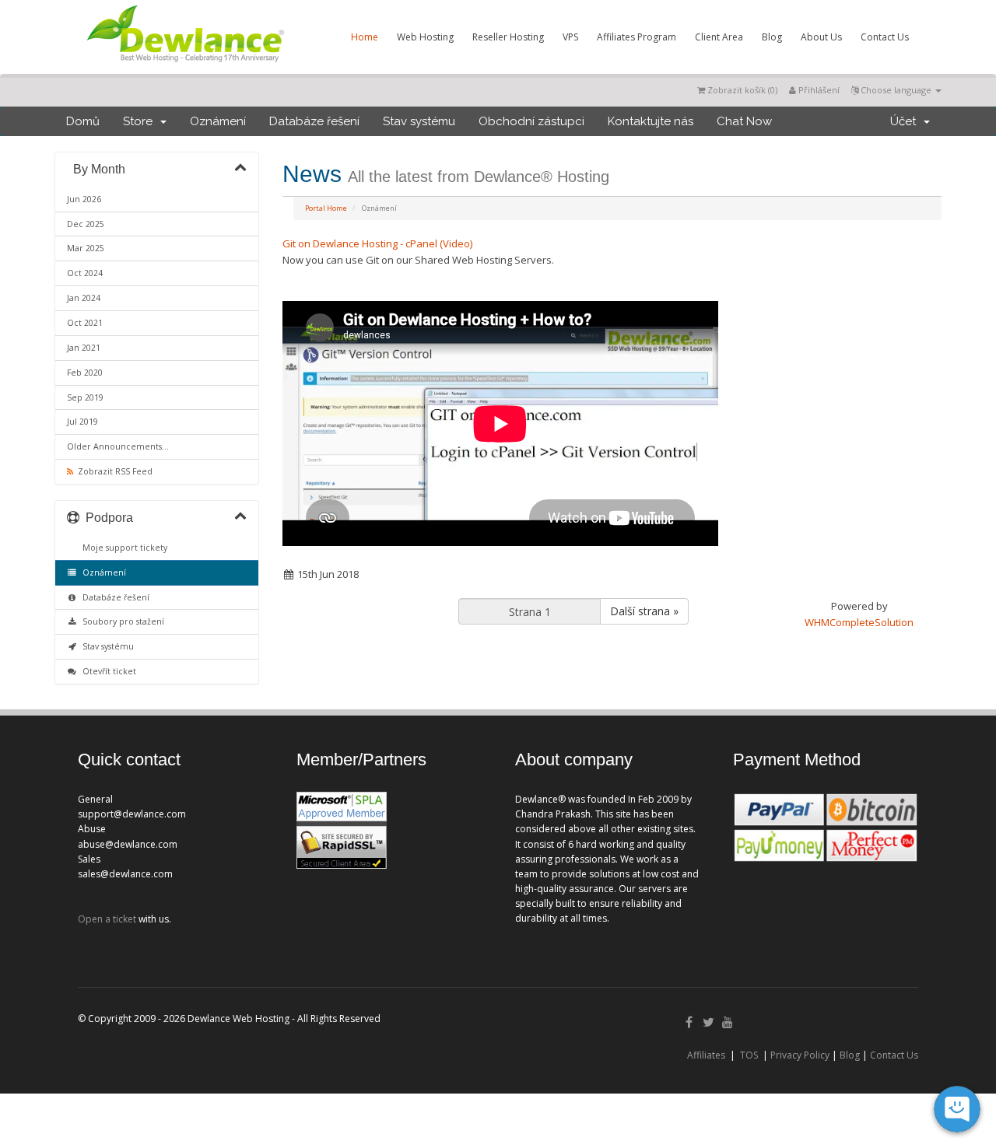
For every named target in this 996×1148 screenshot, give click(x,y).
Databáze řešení (314, 121)
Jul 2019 (82, 421)
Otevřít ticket (107, 671)
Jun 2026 (84, 199)
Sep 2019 (85, 397)
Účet (906, 121)
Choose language (896, 90)
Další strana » (644, 611)
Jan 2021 (83, 347)
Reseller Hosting (508, 37)
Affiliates (706, 1055)
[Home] (184, 65)
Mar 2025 (85, 248)
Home (364, 37)
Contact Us (885, 37)
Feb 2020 (85, 372)
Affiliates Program (636, 37)
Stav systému (419, 121)
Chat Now (744, 121)
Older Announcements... (118, 446)
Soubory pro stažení (121, 621)
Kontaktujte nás (650, 121)
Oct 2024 (85, 273)
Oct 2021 (85, 322)
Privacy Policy (799, 1055)
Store (141, 121)
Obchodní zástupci (531, 121)
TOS (749, 1055)
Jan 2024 (83, 297)
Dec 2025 (85, 224)
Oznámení (218, 121)
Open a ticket (107, 919)
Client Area (719, 37)
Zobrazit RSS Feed (113, 471)
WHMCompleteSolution (859, 622)
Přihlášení (818, 90)
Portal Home (326, 208)
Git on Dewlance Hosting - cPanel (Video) (377, 243)
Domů (83, 121)
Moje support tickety (122, 547)
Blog (772, 37)
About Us (821, 37)
